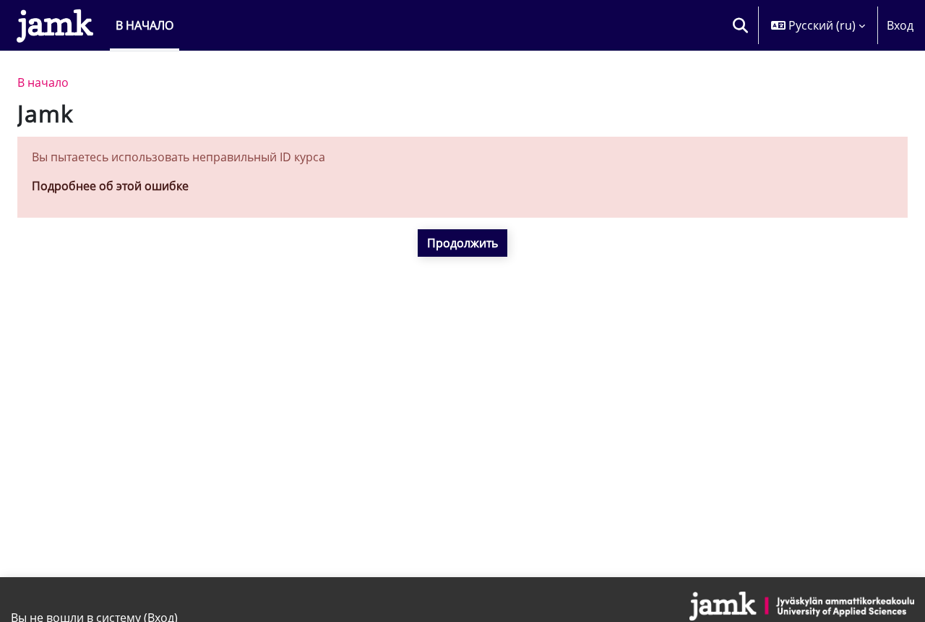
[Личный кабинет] (55, 25)
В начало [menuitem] (144, 25)
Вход (900, 25)
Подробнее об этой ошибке (110, 186)
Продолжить (462, 243)
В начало (43, 82)
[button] (740, 25)
